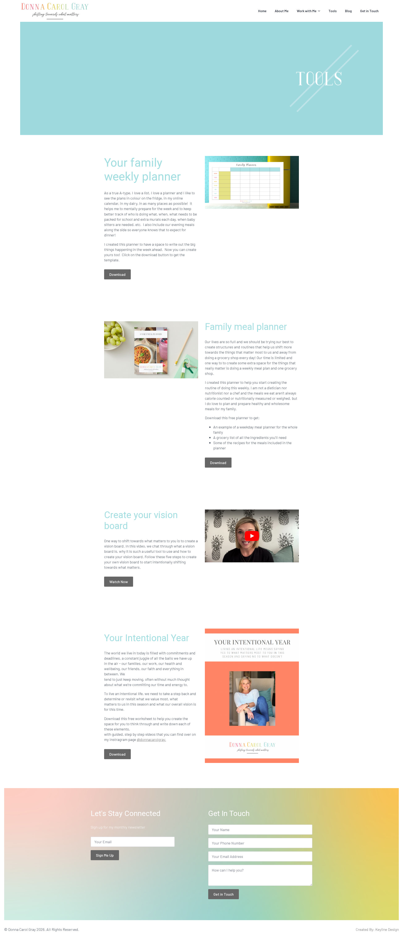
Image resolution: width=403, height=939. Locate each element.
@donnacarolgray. (151, 739)
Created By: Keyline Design (377, 929)
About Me (281, 11)
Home (262, 11)
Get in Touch (369, 11)
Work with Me (306, 11)
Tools (332, 11)
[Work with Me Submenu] (320, 11)
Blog (348, 11)
